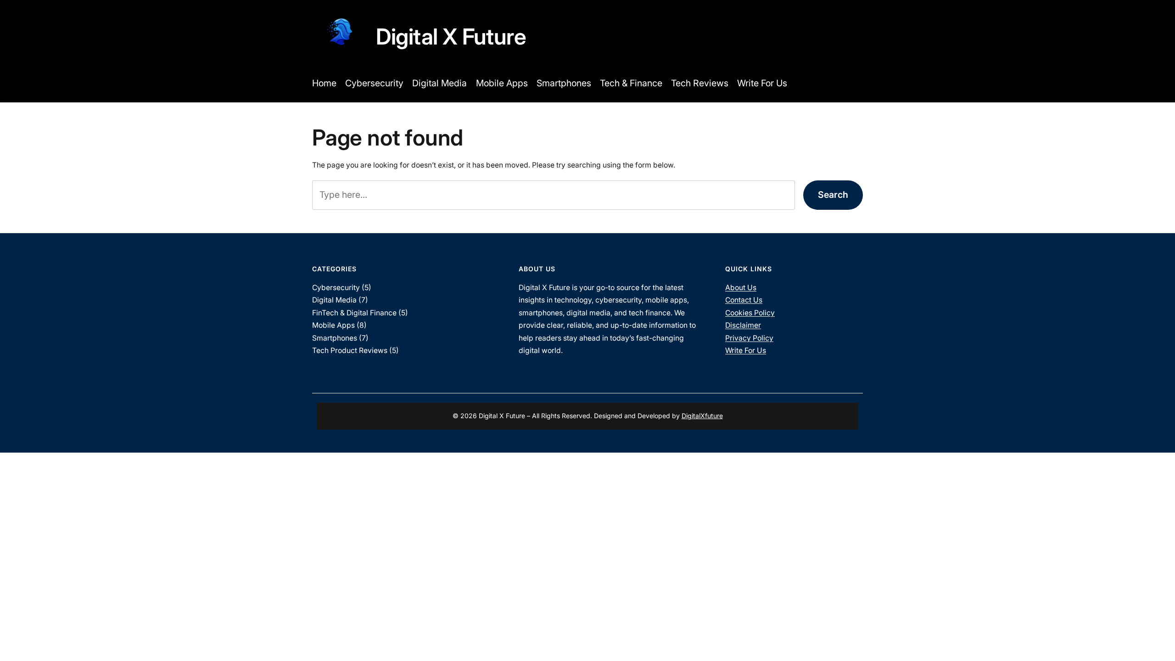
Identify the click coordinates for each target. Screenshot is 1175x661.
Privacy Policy (749, 338)
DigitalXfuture (702, 416)
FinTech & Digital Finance (354, 312)
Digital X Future (451, 36)
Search (833, 194)
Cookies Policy (750, 312)
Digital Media (334, 300)
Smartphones (334, 338)
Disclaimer (743, 325)
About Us (740, 287)
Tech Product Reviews (349, 350)
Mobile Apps (333, 325)
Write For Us (745, 350)
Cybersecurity (336, 287)
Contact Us (743, 300)
